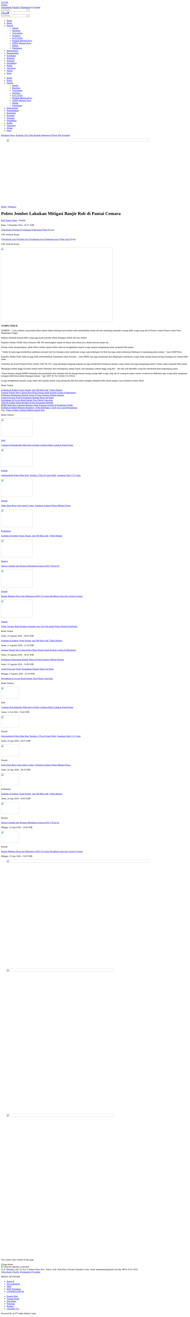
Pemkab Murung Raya (22, 40)
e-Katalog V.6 (13, 1309)
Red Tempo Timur (9, 220)
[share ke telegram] (36, 230)
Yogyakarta (17, 33)
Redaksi (10, 1306)
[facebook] (6, 7)
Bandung (16, 30)
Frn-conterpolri (13, 1284)
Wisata (10, 70)
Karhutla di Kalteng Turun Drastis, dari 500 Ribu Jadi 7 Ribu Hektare (31, 794)
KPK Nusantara (14, 1289)
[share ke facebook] (6, 230)
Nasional (10, 60)
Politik (9, 65)
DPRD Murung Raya (21, 43)
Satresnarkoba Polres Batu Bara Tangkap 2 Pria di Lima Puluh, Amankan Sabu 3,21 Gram (41, 736)
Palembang (17, 48)
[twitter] (15, 7)
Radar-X (10, 1281)
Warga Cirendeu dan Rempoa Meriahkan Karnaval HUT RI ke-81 (30, 822)
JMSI (9, 1286)
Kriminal (10, 58)
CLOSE (4, 2)
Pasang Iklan (12, 1296)
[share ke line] (45, 230)
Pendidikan (12, 63)
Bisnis (9, 23)
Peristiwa (12, 207)
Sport (9, 73)
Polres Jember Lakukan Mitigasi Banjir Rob (25, 410)
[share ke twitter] (16, 230)
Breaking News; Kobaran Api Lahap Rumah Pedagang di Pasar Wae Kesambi (35, 135)
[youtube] (35, 7)
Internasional (12, 50)
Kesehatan (11, 55)
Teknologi (11, 68)
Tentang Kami (13, 1299)
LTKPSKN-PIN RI (15, 1291)
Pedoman (11, 1304)
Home (9, 20)
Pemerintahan (13, 53)
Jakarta (15, 28)
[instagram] (25, 7)
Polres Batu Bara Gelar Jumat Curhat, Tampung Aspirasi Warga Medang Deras (36, 765)
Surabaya (16, 35)
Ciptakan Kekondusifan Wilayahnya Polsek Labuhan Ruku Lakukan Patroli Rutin (37, 707)
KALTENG (17, 38)
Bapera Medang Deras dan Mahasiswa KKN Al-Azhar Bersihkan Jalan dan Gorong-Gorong (41, 851)
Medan (15, 45)
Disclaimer (11, 1301)
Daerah (10, 25)
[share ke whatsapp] (25, 230)
